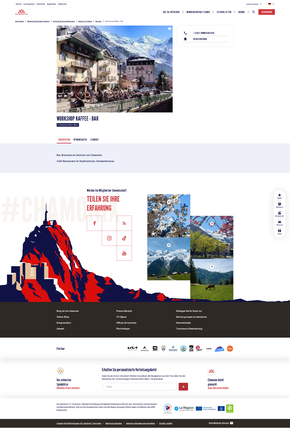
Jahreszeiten (252, 4)
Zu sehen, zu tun (224, 12)
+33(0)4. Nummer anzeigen (203, 33)
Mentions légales (113, 423)
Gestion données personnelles (140, 423)
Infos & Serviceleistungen (64, 21)
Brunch (98, 21)
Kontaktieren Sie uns (219, 423)
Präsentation (64, 139)
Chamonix (41, 4)
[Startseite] (22, 12)
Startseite (19, 21)
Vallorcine (62, 4)
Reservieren (266, 12)
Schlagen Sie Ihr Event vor (189, 311)
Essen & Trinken (85, 21)
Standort (94, 139)
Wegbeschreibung (200, 39)
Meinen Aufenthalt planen (198, 12)
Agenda (241, 12)
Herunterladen (183, 323)
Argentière (51, 4)
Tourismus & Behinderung (189, 328)
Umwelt (60, 328)
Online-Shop (63, 317)
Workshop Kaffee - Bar (114, 21)
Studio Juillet (165, 423)
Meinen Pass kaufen (68, 387)
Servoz (19, 4)
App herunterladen (218, 387)
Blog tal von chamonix (68, 311)
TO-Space (121, 317)
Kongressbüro (64, 323)
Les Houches (29, 4)
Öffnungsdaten (80, 139)
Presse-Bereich (124, 311)
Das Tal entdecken (171, 12)
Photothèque (123, 328)
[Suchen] (253, 12)
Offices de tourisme (126, 323)
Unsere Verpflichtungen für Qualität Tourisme (79, 423)
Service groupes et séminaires (191, 317)
